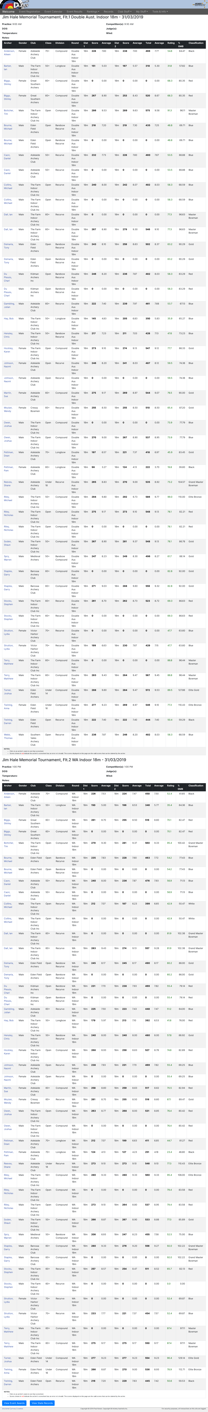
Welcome (8, 11)
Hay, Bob (9, 318)
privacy (13, 1409)
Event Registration (29, 11)
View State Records (42, 1403)
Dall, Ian (8, 214)
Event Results (74, 11)
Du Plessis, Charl (8, 277)
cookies (20, 1409)
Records (108, 11)
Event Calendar (53, 11)
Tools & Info (159, 11)
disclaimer (6, 1409)
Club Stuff (123, 11)
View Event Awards (14, 1403)
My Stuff (141, 11)
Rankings (92, 11)
